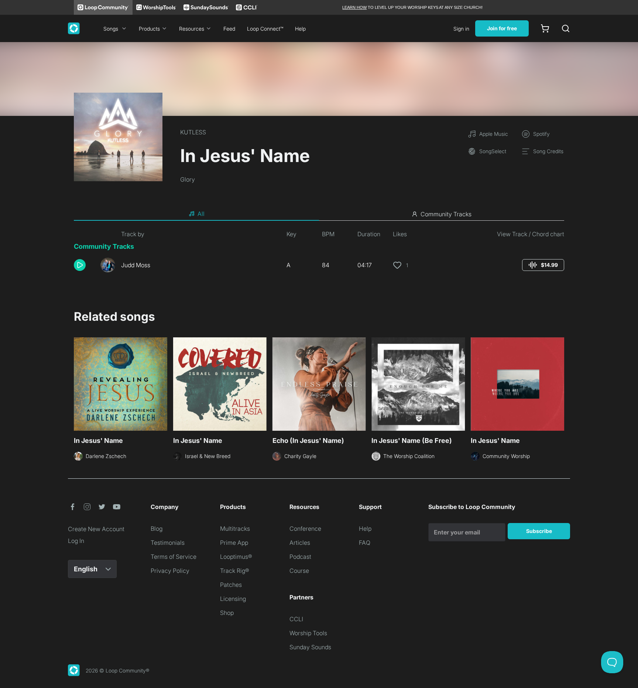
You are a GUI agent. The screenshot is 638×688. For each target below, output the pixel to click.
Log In (76, 540)
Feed (229, 28)
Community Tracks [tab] (446, 214)
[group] (543, 265)
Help (300, 28)
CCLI (296, 619)
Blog (156, 528)
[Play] (80, 265)
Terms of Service (173, 556)
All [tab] (201, 213)
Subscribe (539, 531)
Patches (231, 584)
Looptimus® (236, 556)
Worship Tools (308, 633)
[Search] (565, 28)
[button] (84, 265)
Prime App (234, 542)
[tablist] (319, 214)
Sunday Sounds (310, 647)
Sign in (461, 28)
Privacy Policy (170, 570)
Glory (187, 179)
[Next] (559, 383)
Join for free (502, 28)
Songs (110, 28)
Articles (299, 542)
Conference (305, 528)
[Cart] (545, 28)
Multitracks (235, 528)
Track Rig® (234, 570)
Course (299, 570)
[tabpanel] (319, 254)
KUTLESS (193, 132)
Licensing (233, 598)
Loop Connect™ (265, 28)
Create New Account (96, 529)
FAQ (364, 542)
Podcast (300, 556)
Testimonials (168, 542)
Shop (227, 612)
